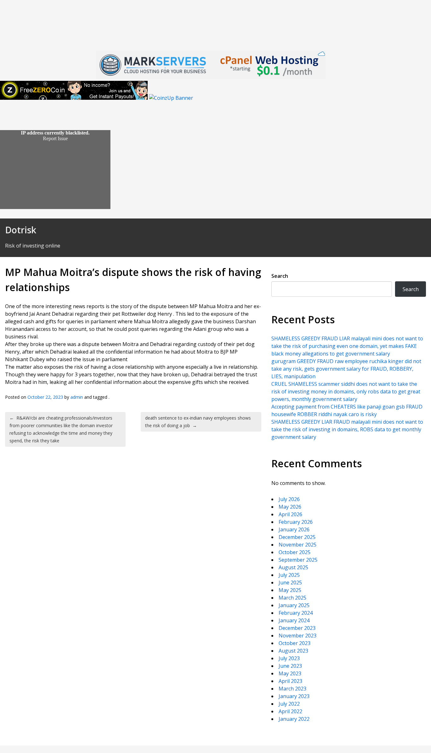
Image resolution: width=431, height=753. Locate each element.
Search (279, 275)
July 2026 (289, 499)
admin (76, 397)
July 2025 (289, 574)
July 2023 (289, 658)
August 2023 (293, 650)
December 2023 (297, 628)
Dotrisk (20, 230)
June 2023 (290, 665)
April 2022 (290, 711)
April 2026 (290, 514)
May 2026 (290, 506)
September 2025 (298, 559)
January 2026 (294, 529)
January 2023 (294, 696)
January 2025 (294, 605)
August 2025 (293, 567)
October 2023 (294, 643)
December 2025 (297, 537)
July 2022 (289, 703)
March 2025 (292, 597)
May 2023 (290, 673)
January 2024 (294, 620)
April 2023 (290, 681)
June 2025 (290, 582)
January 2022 (294, 718)
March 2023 (292, 688)
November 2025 (297, 544)
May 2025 (290, 590)
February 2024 (296, 612)
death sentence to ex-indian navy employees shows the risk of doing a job (198, 421)
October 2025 (294, 552)
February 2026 (296, 521)
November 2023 (297, 635)
